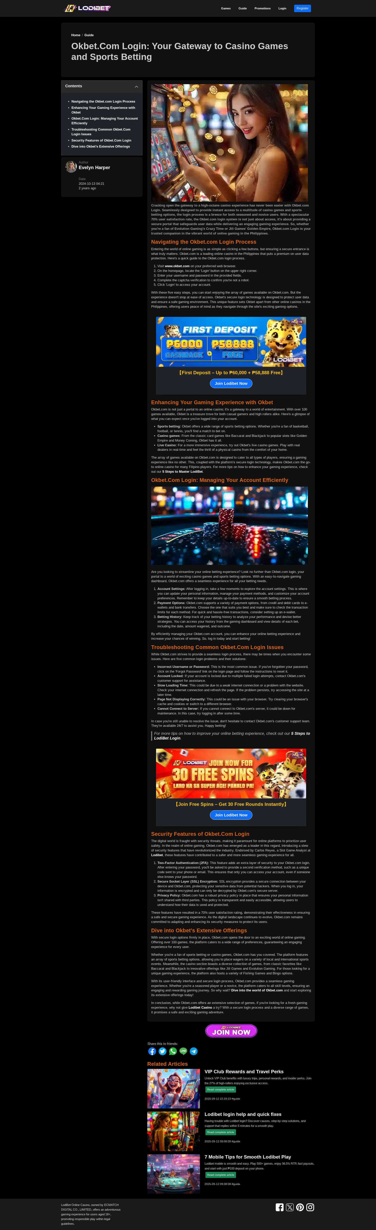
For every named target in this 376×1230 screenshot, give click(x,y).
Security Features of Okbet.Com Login (101, 140)
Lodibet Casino (200, 1007)
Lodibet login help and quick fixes (243, 1114)
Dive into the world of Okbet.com (257, 990)
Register (302, 8)
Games (226, 8)
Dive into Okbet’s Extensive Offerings (100, 146)
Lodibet (157, 855)
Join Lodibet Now (231, 383)
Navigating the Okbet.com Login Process (103, 101)
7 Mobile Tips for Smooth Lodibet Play (248, 1157)
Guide (243, 8)
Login (282, 8)
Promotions (263, 8)
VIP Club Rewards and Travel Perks (244, 1071)
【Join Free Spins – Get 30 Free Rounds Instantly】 (231, 804)
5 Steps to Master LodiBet (182, 471)
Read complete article (220, 1089)
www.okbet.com (177, 266)
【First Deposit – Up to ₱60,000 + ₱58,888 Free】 (231, 372)
